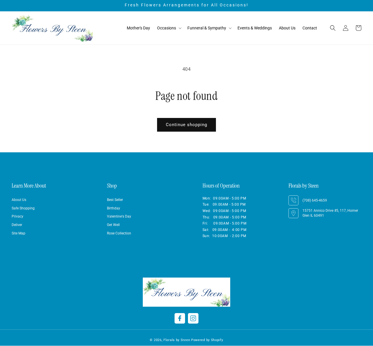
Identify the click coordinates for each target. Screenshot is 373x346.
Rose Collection (119, 234)
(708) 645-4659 (314, 200)
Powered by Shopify (207, 340)
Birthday (113, 208)
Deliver (17, 225)
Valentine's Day (119, 217)
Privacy (17, 217)
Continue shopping (186, 124)
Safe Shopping (23, 208)
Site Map (18, 234)
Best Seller (115, 200)
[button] (169, 28)
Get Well (113, 225)
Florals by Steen (176, 340)
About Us (19, 200)
